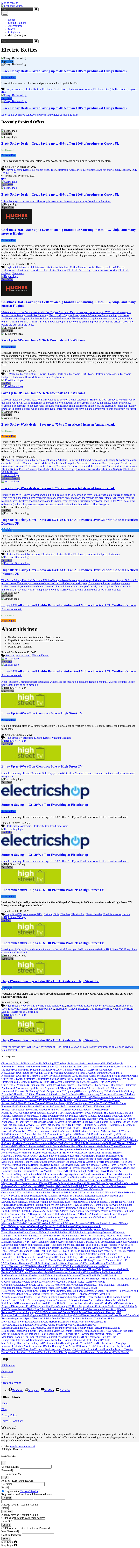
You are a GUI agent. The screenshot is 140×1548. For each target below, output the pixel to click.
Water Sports (53, 1275)
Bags (23, 1103)
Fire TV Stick (29, 1247)
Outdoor (98, 1214)
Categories (14, 32)
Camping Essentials (50, 1220)
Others (68, 1333)
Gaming (32, 1201)
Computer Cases (99, 463)
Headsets (61, 1171)
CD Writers (84, 1346)
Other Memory (105, 1352)
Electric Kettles (32, 89)
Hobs (20, 1229)
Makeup (15, 1247)
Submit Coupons (17, 22)
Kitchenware (97, 1118)
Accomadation (64, 1229)
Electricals (62, 373)
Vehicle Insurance (56, 1327)
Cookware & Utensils (67, 466)
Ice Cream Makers (35, 1198)
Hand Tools (51, 1164)
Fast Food (47, 1250)
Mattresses (117, 1124)
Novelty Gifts (98, 1081)
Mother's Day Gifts (66, 1131)
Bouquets (37, 1164)
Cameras (73, 460)
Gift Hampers (98, 1180)
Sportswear (32, 1155)
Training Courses (103, 1232)
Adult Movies (96, 1349)
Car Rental (73, 1201)
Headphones (91, 1128)
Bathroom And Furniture (109, 1097)
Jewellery (22, 1094)
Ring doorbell (115, 1297)
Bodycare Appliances (98, 1121)
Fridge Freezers (74, 1124)
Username (6, 1483)
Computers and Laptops (51, 1097)
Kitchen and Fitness (31, 1244)
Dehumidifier (53, 1336)
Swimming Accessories (52, 1201)
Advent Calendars (67, 1281)
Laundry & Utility (56, 1269)
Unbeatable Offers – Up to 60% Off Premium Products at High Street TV (52, 890)
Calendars (61, 1214)
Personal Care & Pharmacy (102, 1312)
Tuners (34, 1272)
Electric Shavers (57, 270)
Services (14, 1300)
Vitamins (85, 1149)
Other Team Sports (33, 1217)
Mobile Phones (9, 472)
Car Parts (19, 1155)
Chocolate (20, 1201)
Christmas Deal (23, 267)
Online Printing (77, 1254)
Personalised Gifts (69, 1075)
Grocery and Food (22, 1306)
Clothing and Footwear (30, 1066)
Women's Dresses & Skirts (36, 1081)
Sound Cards (104, 1346)
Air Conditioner (97, 1300)
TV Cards (84, 1343)
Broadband (40, 1177)
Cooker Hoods (95, 267)
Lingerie (70, 1158)
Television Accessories (45, 1254)
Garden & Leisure (78, 1008)
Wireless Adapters (78, 1269)
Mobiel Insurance (34, 1346)
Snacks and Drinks (97, 1244)
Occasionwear (40, 1321)
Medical (33, 1109)
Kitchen (44, 1183)
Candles (35, 1303)
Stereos (68, 1303)
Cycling (13, 1149)
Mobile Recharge (82, 1232)
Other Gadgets (61, 1167)
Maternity (21, 1131)
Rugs (50, 1287)
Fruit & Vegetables (25, 1238)
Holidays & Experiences (63, 1084)
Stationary (101, 1235)
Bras (16, 1164)
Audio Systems (74, 1177)
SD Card (101, 1275)
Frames (70, 1290)
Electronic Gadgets (103, 89)
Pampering (68, 1217)
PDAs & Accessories (114, 1330)
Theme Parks (53, 1210)
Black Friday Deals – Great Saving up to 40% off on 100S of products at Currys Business (64, 71)
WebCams (113, 1300)
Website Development (34, 1287)
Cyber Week (42, 1152)
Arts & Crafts (51, 1115)
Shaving (15, 1180)
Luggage (73, 1297)
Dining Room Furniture (75, 1088)
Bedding (119, 1121)
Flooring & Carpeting (73, 1195)
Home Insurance (106, 1284)
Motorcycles (84, 1158)
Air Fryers (25, 826)
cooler (57, 1318)
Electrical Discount (15, 554)
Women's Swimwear (41, 1131)
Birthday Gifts (51, 914)
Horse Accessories (88, 1281)
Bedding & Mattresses (28, 1115)
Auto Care (111, 1214)
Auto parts (102, 1306)
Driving (63, 1297)
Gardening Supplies (106, 1155)
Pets (130, 1121)
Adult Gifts (72, 1112)
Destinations (46, 1352)
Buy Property (80, 1303)
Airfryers (115, 1223)
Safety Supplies (42, 1306)
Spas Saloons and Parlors (55, 1309)
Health (121, 1183)
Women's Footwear (116, 1094)
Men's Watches (118, 1091)
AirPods (15, 1250)
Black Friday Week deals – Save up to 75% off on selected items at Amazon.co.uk (58, 424)
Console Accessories (89, 1210)
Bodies (89, 1177)
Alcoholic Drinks (96, 1195)
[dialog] (70, 1501)
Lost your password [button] (22, 1480)
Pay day (107, 1336)
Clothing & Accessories (92, 460)
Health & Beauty (59, 1103)
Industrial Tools (21, 1275)
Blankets (86, 1214)
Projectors (96, 1229)
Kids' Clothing (51, 1195)
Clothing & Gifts (70, 1066)
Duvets (101, 1260)
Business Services (17, 1309)
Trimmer (109, 1333)
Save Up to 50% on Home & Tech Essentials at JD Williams (43, 340)
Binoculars (28, 1349)
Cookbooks (31, 466)
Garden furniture (28, 1078)
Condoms (69, 1340)
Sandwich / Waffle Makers (119, 1278)
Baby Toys (50, 1075)
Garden (85, 1134)
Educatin (98, 1333)
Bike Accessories (62, 1241)
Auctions (18, 1297)
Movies (91, 1306)
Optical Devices (79, 1309)
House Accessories (93, 1075)
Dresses (16, 1217)
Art (116, 1158)
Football (102, 1254)
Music (60, 1284)
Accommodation (75, 1106)
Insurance (31, 1229)
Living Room (54, 1149)
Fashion (87, 1204)
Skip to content (9, 2)
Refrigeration (35, 1315)
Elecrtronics (23, 270)
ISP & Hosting (43, 1263)
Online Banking (53, 1346)
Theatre (23, 1192)
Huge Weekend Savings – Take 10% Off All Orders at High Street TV (50, 981)
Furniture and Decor (119, 1075)
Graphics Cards (71, 1247)
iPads (13, 1220)
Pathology (90, 1284)
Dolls (81, 1244)
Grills (15, 1340)
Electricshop (12, 826)
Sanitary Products (74, 1284)
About (4, 1403)
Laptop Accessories (79, 1223)
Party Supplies (49, 1297)
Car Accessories (92, 1336)
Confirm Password (11, 1534)
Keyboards (115, 1235)
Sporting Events (40, 1293)
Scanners (52, 1300)
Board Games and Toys (105, 1134)
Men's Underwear (27, 1143)
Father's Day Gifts (57, 1204)
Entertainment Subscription (68, 1272)
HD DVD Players (69, 1266)
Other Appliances (21, 1226)
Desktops (96, 1152)
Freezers (18, 1152)
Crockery (57, 1124)
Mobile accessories (50, 1174)
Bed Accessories (39, 1260)
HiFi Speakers (49, 1186)
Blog (4, 1409)
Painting (17, 1287)
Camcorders (92, 1263)
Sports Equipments (113, 1167)
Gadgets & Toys (51, 1140)
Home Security (118, 1164)
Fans (47, 1244)
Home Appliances (54, 377)
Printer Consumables (26, 1171)
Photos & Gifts (46, 1238)
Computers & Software (107, 1204)
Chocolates (38, 1210)
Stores (11, 28)
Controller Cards (19, 1352)
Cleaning (18, 1198)
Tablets (70, 1161)
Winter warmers (53, 1312)
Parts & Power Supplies (94, 1201)
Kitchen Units (100, 1223)
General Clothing (92, 1066)
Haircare (39, 1149)
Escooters (48, 1161)
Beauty (76, 1094)
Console (19, 466)
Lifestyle (70, 1152)
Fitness (97, 1158)
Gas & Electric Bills (100, 1008)
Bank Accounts (54, 1349)
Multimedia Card (33, 1330)
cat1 (29, 1321)
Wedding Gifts (43, 1072)
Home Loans (90, 1315)
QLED (13, 1324)
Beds (115, 1103)
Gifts (17, 1146)
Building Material (53, 1330)
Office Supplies (81, 1103)
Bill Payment (51, 1315)
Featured (62, 1257)
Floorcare (78, 1260)
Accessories (116, 1137)
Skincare (24, 1069)
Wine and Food (76, 1327)
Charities (21, 1333)
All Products (15, 25)
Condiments (86, 1238)
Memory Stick (115, 1260)
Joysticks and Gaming (108, 169)
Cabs (78, 1315)
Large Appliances (73, 1174)
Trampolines (91, 1257)
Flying (55, 1306)
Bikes (83, 1207)
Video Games (21, 1158)
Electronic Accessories (80, 89)
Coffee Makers (78, 267)
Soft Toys (87, 1112)
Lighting (72, 1091)
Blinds (22, 1223)
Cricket (97, 1340)
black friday (38, 460)
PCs (84, 1266)
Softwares (87, 1235)
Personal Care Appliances (63, 1134)
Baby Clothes (26, 1128)
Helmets (36, 1281)
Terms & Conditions (12, 1420)
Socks (56, 1263)
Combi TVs (57, 463)
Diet (126, 1140)
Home (11, 19)
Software (32, 1124)
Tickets (12, 1303)
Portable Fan (22, 1336)
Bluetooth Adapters (56, 460)
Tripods (40, 1349)
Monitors (20, 1109)
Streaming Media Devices (94, 1250)
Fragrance (119, 1084)
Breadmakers (96, 1266)
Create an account (11, 1382)
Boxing (66, 1318)
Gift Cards (19, 1204)
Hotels (72, 1143)
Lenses (37, 1290)
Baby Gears (111, 1207)
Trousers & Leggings (25, 1312)
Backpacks (24, 1324)
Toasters (74, 1214)
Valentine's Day (25, 1097)
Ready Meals (75, 1278)
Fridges (96, 1149)
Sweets (17, 1349)
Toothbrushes (106, 1315)
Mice (63, 1254)
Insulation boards (114, 1349)
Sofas (80, 1121)
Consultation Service (93, 1192)
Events (17, 1257)
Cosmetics (25, 1072)
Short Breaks (92, 1174)
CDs (30, 1266)
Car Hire (90, 1241)
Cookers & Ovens (114, 267)
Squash (73, 1343)
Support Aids (59, 1278)
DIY (30, 1327)
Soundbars (39, 1226)
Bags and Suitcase (28, 1174)
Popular (25, 1164)
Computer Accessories (77, 463)
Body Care (61, 1287)
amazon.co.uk (23, 460)
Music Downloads (82, 1333)
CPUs (58, 1250)
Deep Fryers (71, 1250)
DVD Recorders (88, 1297)
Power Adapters (59, 1293)
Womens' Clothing (109, 1078)
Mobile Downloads (60, 1260)
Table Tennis (121, 1352)
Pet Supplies (25, 1177)
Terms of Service (29, 1491)
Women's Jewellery (65, 1072)
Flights (104, 1164)
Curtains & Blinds (91, 1131)
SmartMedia (46, 1272)
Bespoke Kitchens (67, 1238)
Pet (126, 1303)
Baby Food (34, 1309)
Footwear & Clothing (28, 1091)
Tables (36, 1140)
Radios (78, 1241)
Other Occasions (40, 1094)
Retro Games (53, 1217)
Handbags (60, 1192)
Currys (9, 169)
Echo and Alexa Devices (109, 466)
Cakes (86, 1189)
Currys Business (14, 89)
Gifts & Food (20, 1235)
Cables (53, 1207)
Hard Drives (82, 1229)
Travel (100, 1161)
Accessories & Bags (87, 1164)
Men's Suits (68, 1140)
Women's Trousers (90, 1100)
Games (44, 1124)
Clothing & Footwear (117, 460)
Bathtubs (90, 1290)
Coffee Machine (60, 267)
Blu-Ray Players (22, 1254)
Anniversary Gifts (32, 914)
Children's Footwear (113, 1115)
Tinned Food (88, 1275)
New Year (70, 1321)
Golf (25, 1180)
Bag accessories (106, 1241)
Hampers (36, 1214)
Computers (7, 466)
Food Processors (59, 826)
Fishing (90, 1260)
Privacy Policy (9, 1415)
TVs (16, 1112)
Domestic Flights (20, 1210)
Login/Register (19, 35)
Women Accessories (69, 1189)
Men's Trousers (38, 1103)
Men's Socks (66, 1121)
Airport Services (103, 1186)
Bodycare (98, 1278)
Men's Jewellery (93, 1094)
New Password (9, 1531)
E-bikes (48, 1318)
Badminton (23, 1303)
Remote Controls (73, 1330)
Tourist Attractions (76, 1118)
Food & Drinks (87, 1183)
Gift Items (101, 1137)
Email (4, 1487)
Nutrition (28, 1112)
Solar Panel (47, 1333)
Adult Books (54, 1226)
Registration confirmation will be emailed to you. (27, 1494)
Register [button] (5, 1480)
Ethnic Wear (37, 1269)
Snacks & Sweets (34, 1189)
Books (29, 1152)
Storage (51, 1121)
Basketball (57, 1340)
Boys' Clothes (90, 1115)
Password (6, 1470)
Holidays (52, 1066)
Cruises (57, 1235)
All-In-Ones (109, 1303)
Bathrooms (33, 1186)
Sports (97, 1167)
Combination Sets (82, 1167)
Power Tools (112, 1146)
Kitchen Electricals (123, 1008)
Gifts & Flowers (46, 1128)
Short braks (34, 1333)
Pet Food (49, 1214)
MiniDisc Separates (65, 1352)
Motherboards (38, 1275)
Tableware (29, 1257)
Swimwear (69, 1226)
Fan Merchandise (109, 1257)
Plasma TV (54, 1198)
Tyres (60, 1177)
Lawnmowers (72, 1235)
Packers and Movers (100, 1309)
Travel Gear (71, 1146)
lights (86, 1171)
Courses (97, 1330)
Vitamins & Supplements (32, 1084)
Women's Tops (28, 1088)
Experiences (82, 1180)
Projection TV (20, 1241)
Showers (20, 1321)
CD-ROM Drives (20, 1272)
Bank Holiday (118, 1201)
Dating (64, 1306)
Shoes (113, 1143)
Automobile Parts (35, 1134)
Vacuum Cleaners (61, 737)
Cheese (87, 1278)
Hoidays (122, 1290)
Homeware (45, 1143)
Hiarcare (22, 1343)
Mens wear (95, 1303)
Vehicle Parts (92, 1327)
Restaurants (110, 1290)
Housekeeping (38, 1300)
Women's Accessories (117, 1066)
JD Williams (12, 373)
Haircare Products (77, 1081)
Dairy (120, 1303)
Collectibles (74, 1171)
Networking (18, 1266)
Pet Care (23, 1260)
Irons (65, 1343)
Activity (12, 1343)
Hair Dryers (67, 1164)
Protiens (24, 1300)
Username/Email (10, 1466)
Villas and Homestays (21, 1263)
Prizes (94, 1343)
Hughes (9, 267)
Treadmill (60, 1223)
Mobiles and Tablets (70, 1128)
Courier (67, 1312)
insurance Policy (67, 1300)
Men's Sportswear (54, 1091)
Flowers (59, 1081)
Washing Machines (74, 1109)
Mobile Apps (23, 1293)
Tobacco (124, 1143)
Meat (102, 1293)
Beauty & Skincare (66, 1069)
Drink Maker (87, 466)
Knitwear (89, 1272)
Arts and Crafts (20, 1214)
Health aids (48, 1290)
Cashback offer (107, 1343)
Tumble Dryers (26, 1167)
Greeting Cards (85, 1161)
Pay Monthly (44, 1278)
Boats (47, 1340)
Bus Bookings (67, 1315)
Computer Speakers (120, 463)
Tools (11, 1330)
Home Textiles (100, 1088)
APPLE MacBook (26, 1278)
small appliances (28, 1220)
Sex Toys (74, 1204)
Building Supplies (63, 1180)
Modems (91, 1352)
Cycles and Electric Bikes (37, 1005)
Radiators (19, 1284)
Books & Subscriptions (64, 1183)
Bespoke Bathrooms (106, 1272)
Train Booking (116, 1306)
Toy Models (47, 1171)
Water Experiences (72, 1263)
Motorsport (113, 1161)
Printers (108, 1152)
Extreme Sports (85, 1140)
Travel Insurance (69, 1207)
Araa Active (70, 1346)
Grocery (33, 1223)
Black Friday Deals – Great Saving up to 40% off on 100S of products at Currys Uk (60, 143)
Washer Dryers (106, 1183)
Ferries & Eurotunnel (31, 1340)
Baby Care (107, 1263)
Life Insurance (84, 1321)
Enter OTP (7, 1521)
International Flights (41, 1192)
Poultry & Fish (32, 1297)
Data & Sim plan (46, 1257)
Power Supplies (32, 1195)
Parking (23, 1269)
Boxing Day (99, 1171)
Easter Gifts (23, 1140)
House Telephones (41, 1241)
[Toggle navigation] (4, 13)
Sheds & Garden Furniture (94, 1072)
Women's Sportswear (28, 1100)
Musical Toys (112, 1131)
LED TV (11, 172)
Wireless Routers (21, 1281)
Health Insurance (71, 1275)
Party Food (69, 1210)
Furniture (46, 1078)
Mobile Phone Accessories (93, 1143)
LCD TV (56, 1112)
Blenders (28, 737)
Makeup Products (112, 1210)
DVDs (92, 1254)
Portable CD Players (46, 1266)
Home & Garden (34, 377)
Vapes (100, 1290)
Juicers (126, 914)
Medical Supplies (23, 1137)
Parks (11, 1290)
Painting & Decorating (108, 1112)
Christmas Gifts (41, 267)
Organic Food (55, 1158)
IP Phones (106, 1327)
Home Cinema (31, 1232)
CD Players (75, 1257)
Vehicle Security (56, 1324)
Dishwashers (8, 270)
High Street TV (13, 737)
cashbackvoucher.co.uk (22, 1446)
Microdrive (21, 1315)
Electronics (121, 89)
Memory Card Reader (75, 1349)
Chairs (91, 1106)
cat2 (93, 1346)
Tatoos (19, 1330)
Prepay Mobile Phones (109, 1140)
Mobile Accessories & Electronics (19, 1011)
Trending (51, 1189)
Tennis (87, 1330)
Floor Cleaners (76, 1287)
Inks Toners (121, 1315)
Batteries (35, 1235)
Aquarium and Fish (72, 1336)
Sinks (29, 1290)
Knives (102, 1297)
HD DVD (50, 1284)
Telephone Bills (30, 1250)
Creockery (40, 1327)
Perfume (16, 1232)
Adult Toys (85, 1186)
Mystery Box (56, 1321)
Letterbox (82, 1300)
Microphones (87, 1198)
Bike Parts (64, 1232)
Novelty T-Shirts (116, 1192)
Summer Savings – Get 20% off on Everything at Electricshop (44, 804)
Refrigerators (49, 1281)
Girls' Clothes (95, 1109)
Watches (33, 1118)
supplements (71, 1149)
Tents (40, 1284)
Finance (80, 1290)
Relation (34, 1352)
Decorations (86, 1084)
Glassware (83, 1152)
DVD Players (46, 1229)
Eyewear (30, 1284)
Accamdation (19, 1327)
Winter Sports (49, 1232)
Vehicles (94, 1293)
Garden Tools (101, 1103)
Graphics (20, 1290)
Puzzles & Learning (97, 1124)
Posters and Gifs (52, 1343)
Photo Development (27, 1183)
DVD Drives (118, 1250)
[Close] (3, 1463)
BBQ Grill (74, 1192)
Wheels (116, 1238)
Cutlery (107, 1158)
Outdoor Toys (60, 1094)
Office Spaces (39, 1324)
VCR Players (35, 1343)
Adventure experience (64, 1244)
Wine (18, 1195)
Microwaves (44, 1167)
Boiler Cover (37, 1336)
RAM (13, 1269)
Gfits (40, 1312)
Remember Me (13, 1474)
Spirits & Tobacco (78, 1293)
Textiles (81, 1352)
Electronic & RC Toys (54, 89)
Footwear (42, 1112)
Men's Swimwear (32, 1146)
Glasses (20, 1186)
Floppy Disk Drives (77, 1324)
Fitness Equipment (52, 1118)
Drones (59, 1333)
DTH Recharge (77, 1306)
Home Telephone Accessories (105, 1269)
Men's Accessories (90, 1069)
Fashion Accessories (91, 1146)
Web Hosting (70, 1198)
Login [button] (34, 1504)
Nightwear (26, 1149)
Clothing (51, 1063)
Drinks (60, 1161)
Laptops (132, 89)
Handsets (42, 1207)
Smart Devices (63, 1078)
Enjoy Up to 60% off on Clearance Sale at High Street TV (41, 713)
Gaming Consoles (25, 1207)
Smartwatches (85, 1155)
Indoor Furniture (51, 1109)
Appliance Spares (23, 1318)
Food (52, 1177)
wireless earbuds (86, 1217)
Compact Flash (84, 1340)
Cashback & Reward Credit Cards (90, 1318)
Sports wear (15, 1189)
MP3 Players (102, 1238)
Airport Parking (36, 1204)
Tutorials (18, 1346)
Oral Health (60, 1143)
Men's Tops (87, 1091)
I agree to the (21, 1491)
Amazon (10, 460)
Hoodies (38, 1318)
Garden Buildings (67, 1100)
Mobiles (18, 1161)
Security (60, 1290)
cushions (122, 1241)
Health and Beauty (28, 1106)
